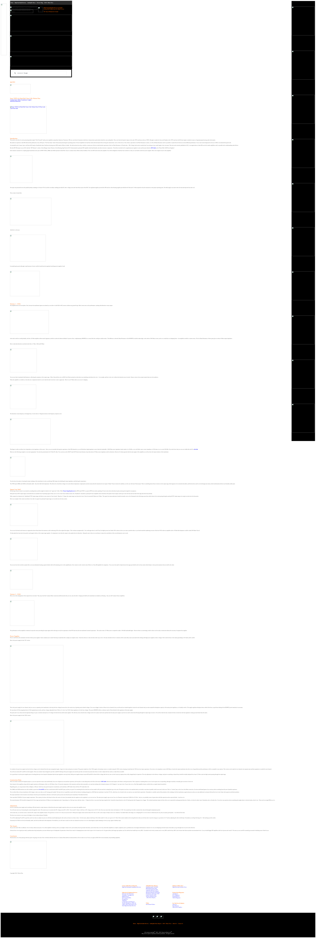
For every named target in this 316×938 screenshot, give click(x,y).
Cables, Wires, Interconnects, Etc (129, 904)
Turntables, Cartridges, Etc (128, 895)
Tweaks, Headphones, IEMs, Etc (129, 903)
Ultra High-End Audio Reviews (129, 905)
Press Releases (175, 905)
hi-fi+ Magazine (176, 895)
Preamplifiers (125, 899)
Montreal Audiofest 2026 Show (153, 892)
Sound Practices (176, 896)
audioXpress (175, 893)
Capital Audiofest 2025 (151, 895)
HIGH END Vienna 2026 (151, 888)
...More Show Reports (150, 897)
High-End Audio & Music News (179, 887)
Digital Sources (125, 896)
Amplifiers (124, 900)
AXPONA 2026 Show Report (152, 891)
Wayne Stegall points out (69, 491)
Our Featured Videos (150, 904)
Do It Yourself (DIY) (126, 897)
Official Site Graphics (177, 907)
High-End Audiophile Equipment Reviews (131, 887)
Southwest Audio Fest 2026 (152, 887)
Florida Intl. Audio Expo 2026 (152, 893)
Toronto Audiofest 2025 (151, 896)
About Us (174, 904)
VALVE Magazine (176, 897)
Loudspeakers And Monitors (128, 901)
